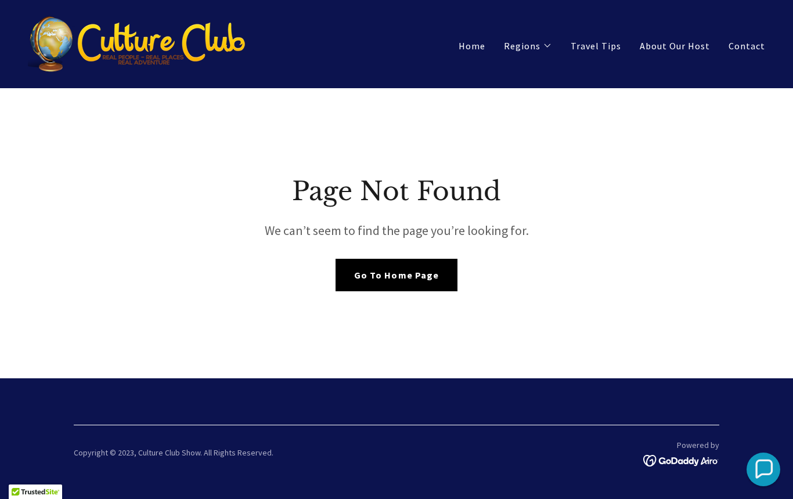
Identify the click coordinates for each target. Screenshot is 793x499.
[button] (528, 46)
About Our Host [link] (675, 46)
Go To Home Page (396, 275)
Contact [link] (747, 46)
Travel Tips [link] (596, 46)
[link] (138, 43)
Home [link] (472, 46)
